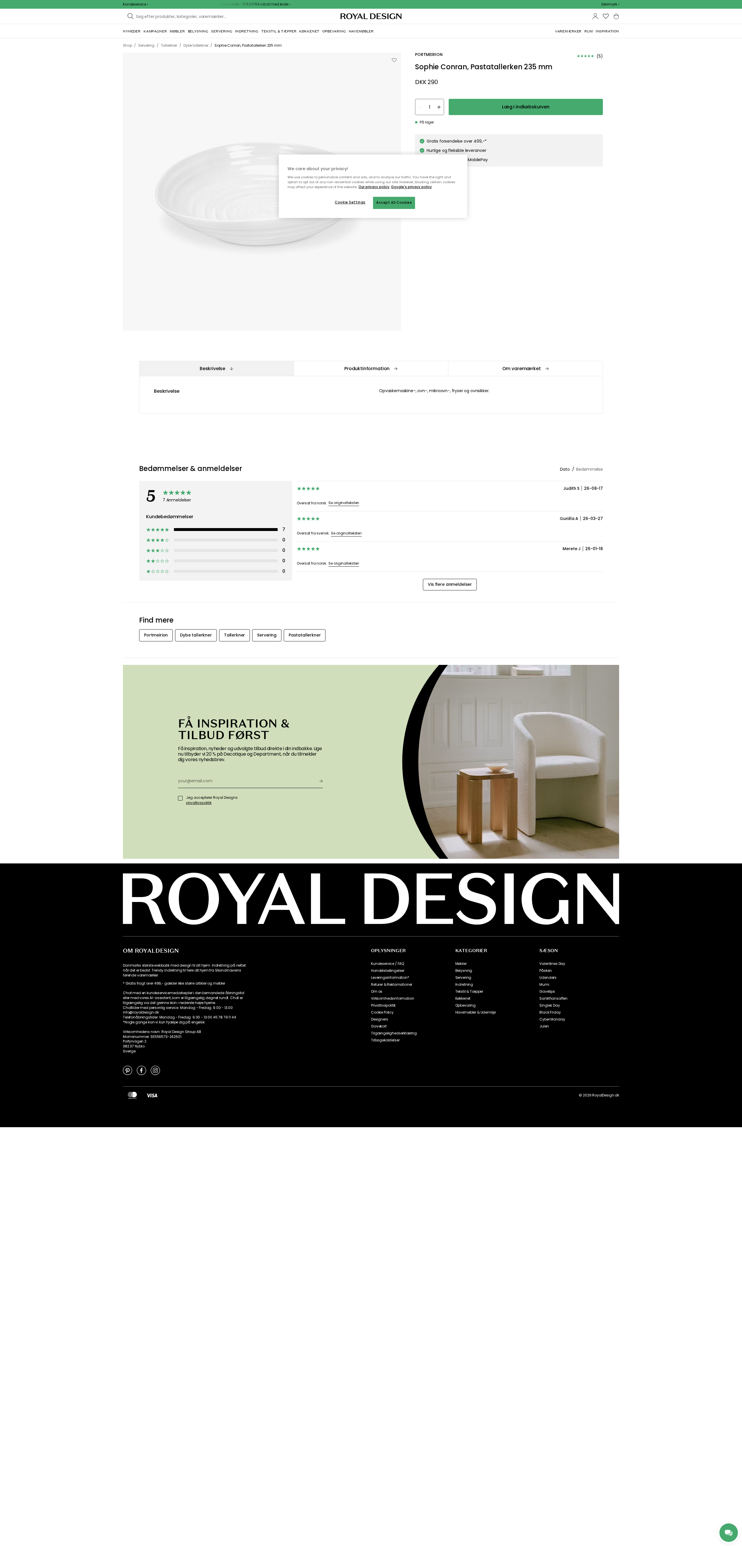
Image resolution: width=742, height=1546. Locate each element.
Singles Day (549, 1005)
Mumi (544, 984)
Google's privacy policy (411, 187)
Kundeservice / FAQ (387, 963)
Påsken (545, 970)
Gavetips (547, 991)
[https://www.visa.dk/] (151, 1095)
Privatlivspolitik (383, 1005)
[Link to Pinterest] (127, 1070)
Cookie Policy (382, 1012)
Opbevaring (465, 1005)
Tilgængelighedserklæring (394, 1033)
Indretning (464, 984)
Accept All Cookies (394, 202)
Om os (376, 991)
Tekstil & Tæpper (469, 991)
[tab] (216, 368)
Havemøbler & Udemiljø (475, 1012)
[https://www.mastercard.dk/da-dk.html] (132, 1095)
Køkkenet (462, 998)
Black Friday (550, 1012)
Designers (379, 1019)
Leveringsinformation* (390, 977)
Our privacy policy (374, 187)
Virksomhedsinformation (392, 998)
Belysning (463, 970)
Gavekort (379, 1026)
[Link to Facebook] (141, 1070)
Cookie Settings (350, 202)
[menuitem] (132, 31)
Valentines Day (552, 963)
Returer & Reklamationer (391, 984)
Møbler (461, 963)
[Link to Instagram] (155, 1070)
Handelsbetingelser (387, 970)
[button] (610, 4)
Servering (463, 977)
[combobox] (610, 4)
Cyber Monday (552, 1019)
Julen (544, 1026)
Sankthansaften (553, 998)
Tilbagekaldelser (385, 1040)
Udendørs (547, 977)
